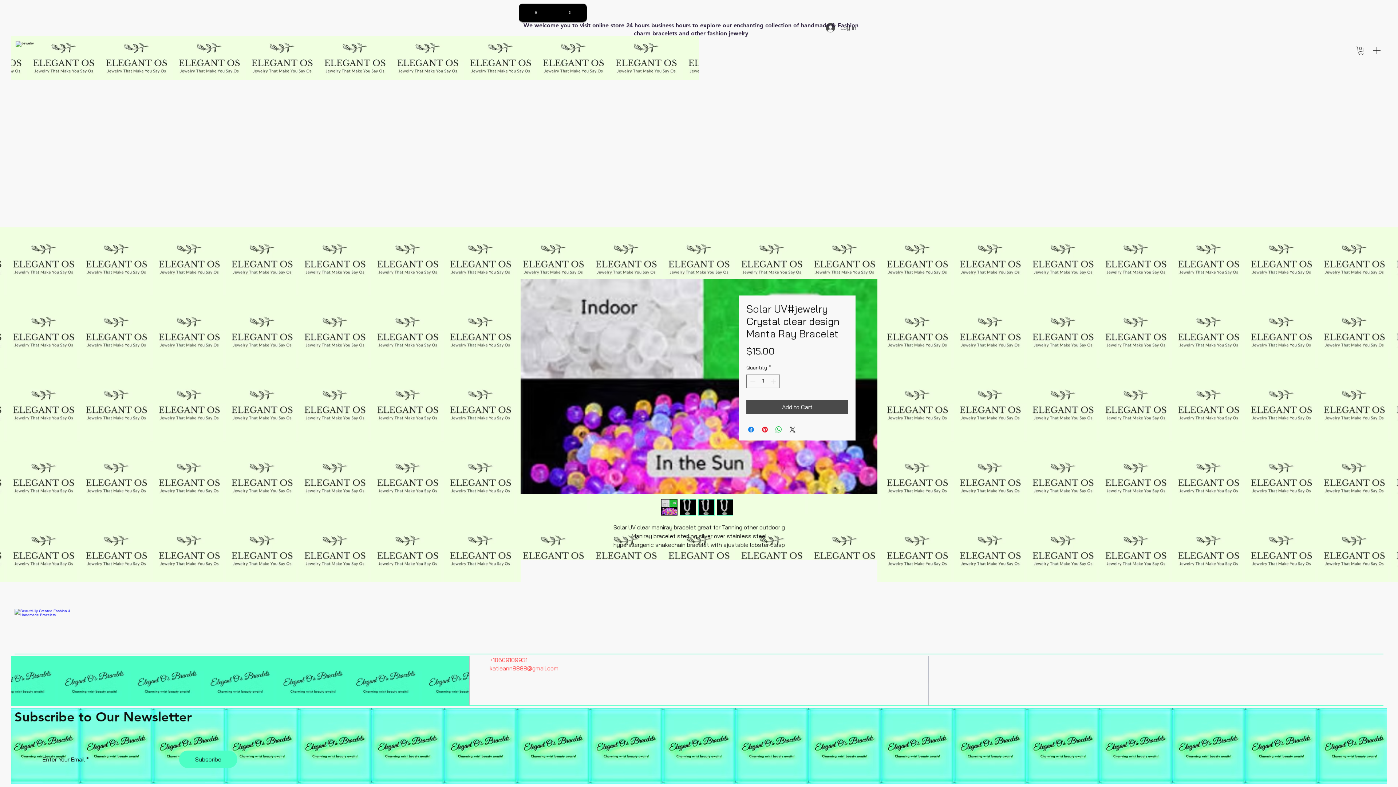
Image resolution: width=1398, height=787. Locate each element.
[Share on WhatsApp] (778, 429)
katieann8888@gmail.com (524, 668)
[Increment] (774, 381)
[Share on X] (792, 429)
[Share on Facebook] (751, 429)
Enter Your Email (64, 759)
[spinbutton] (763, 381)
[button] (1361, 51)
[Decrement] (752, 381)
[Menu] (1376, 50)
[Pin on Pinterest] (765, 429)
